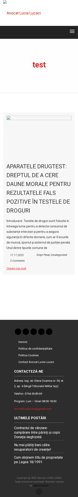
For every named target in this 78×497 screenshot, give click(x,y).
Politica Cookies (28, 355)
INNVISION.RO (41, 485)
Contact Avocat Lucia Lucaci (36, 362)
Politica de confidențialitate (35, 348)
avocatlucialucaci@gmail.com (33, 408)
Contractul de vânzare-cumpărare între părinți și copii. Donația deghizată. (37, 432)
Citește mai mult (16, 268)
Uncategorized (59, 254)
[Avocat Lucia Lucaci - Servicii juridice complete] (25, 13)
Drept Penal (43, 254)
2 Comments (17, 260)
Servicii (22, 342)
